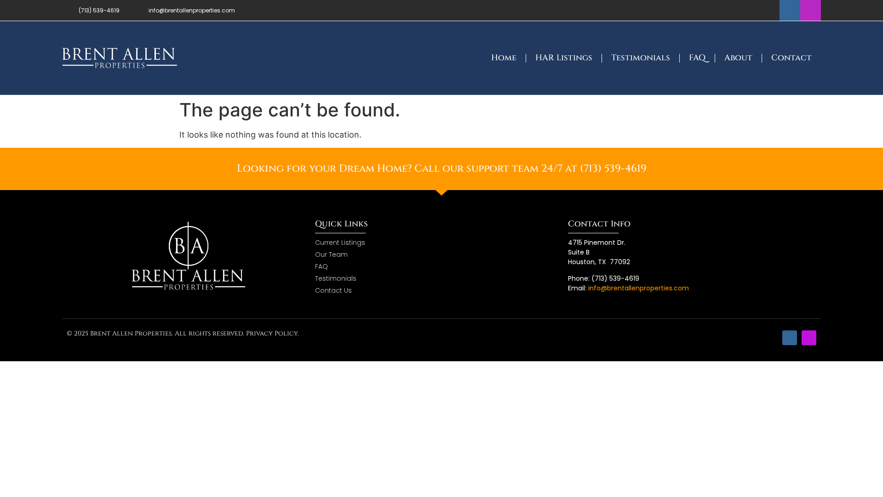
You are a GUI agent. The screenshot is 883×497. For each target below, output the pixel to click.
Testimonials (640, 58)
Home (503, 58)
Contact (791, 58)
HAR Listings (563, 58)
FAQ (697, 58)
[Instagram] (810, 10)
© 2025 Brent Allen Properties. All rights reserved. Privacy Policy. (183, 333)
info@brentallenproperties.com (638, 288)
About (738, 58)
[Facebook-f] (790, 10)
